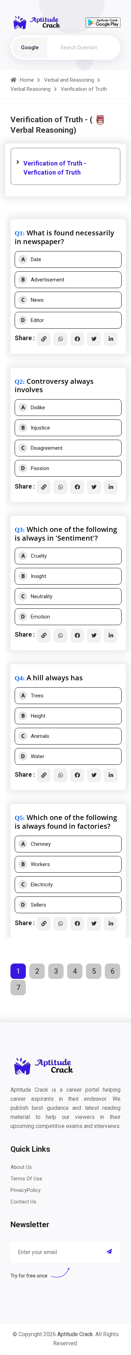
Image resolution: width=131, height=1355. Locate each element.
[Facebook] (77, 339)
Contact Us (23, 1202)
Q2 (19, 381)
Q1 (19, 233)
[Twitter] (94, 339)
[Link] (44, 339)
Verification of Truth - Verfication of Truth (54, 168)
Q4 (19, 678)
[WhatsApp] (60, 339)
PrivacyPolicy (25, 1190)
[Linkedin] (111, 339)
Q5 (19, 817)
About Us (21, 1167)
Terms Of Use (26, 1178)
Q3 (19, 529)
